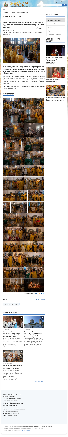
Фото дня (50, 27)
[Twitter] (38, 293)
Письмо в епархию (54, 2)
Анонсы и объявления (54, 23)
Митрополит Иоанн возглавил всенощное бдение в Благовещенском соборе (12, 367)
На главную (6, 12)
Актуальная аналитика (54, 34)
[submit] (64, 5)
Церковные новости (53, 31)
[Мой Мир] (41, 293)
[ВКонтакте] (36, 293)
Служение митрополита (11, 304)
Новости (13, 12)
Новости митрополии (22, 12)
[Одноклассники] (40, 293)
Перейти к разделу (39, 381)
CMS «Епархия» (25, 430)
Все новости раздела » (38, 299)
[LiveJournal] (43, 293)
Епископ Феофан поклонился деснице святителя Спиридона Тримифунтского (55, 99)
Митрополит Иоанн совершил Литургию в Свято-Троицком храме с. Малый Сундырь (33, 333)
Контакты (64, 2)
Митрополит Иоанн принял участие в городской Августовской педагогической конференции (54, 60)
